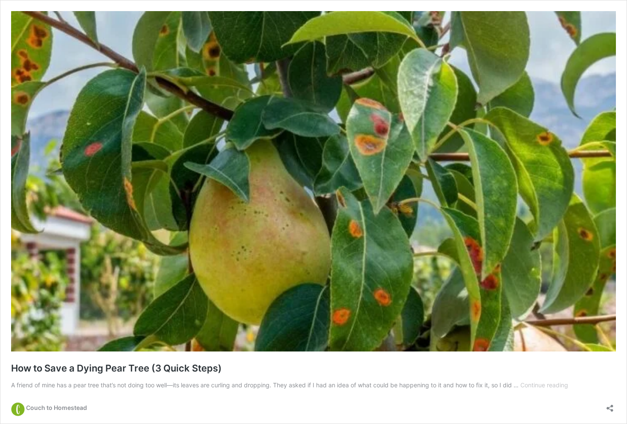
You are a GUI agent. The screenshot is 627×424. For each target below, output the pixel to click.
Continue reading (544, 385)
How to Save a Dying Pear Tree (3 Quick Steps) (116, 368)
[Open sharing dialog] (610, 405)
